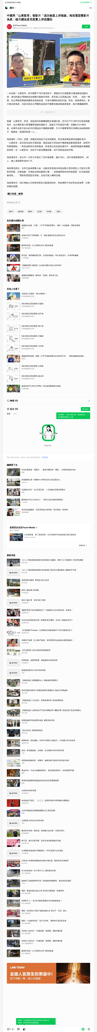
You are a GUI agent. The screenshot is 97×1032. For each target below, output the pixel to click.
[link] (18, 1029)
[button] (10, 1029)
